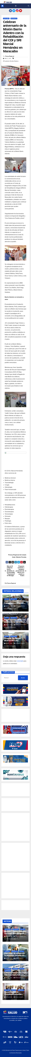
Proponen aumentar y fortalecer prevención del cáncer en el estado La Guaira (20, 570)
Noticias (7, 599)
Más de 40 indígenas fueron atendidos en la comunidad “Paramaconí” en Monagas (11, 570)
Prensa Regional (9, 56)
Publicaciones (8, 672)
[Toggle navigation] (15, 6)
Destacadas (8, 929)
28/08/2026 (9, 936)
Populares (6, 18)
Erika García (19, 958)
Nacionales (15, 929)
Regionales (14, 18)
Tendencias (7, 970)
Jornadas (7, 951)
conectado (20, 661)
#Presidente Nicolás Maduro (10, 61)
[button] (28, 6)
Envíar (23, 677)
